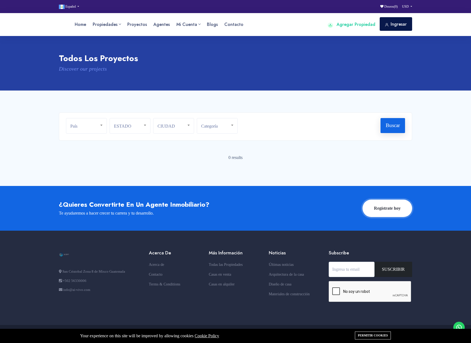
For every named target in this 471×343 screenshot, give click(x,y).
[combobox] (86, 126)
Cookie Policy (207, 335)
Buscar (393, 125)
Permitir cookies (373, 335)
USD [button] (406, 6)
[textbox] (88, 126)
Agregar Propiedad (355, 24)
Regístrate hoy (387, 208)
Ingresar (399, 24)
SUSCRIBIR (393, 269)
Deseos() (391, 6)
